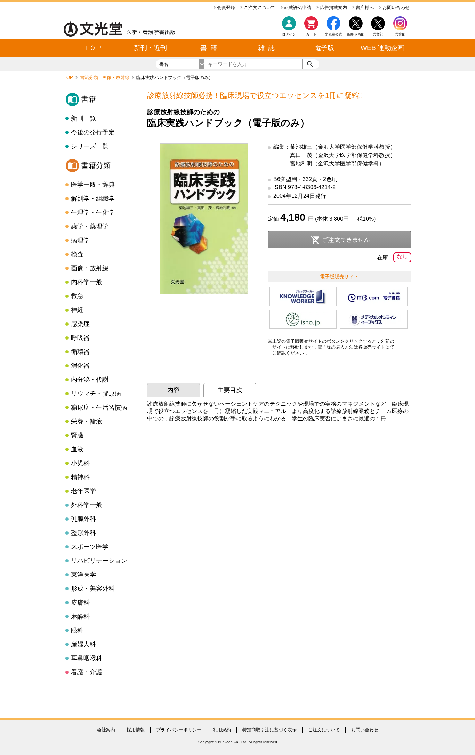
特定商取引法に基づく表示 (269, 729)
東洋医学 (83, 574)
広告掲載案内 (333, 7)
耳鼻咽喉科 (86, 658)
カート (311, 34)
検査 (77, 254)
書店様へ (364, 7)
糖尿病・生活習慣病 (99, 407)
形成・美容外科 (93, 588)
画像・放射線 (89, 268)
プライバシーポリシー (178, 729)
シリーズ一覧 (89, 146)
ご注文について (258, 7)
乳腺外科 (83, 518)
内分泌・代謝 (89, 379)
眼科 (77, 630)
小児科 (80, 463)
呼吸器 (80, 337)
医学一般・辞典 (93, 184)
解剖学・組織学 (93, 198)
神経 (77, 309)
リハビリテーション (99, 560)
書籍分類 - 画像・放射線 (105, 77)
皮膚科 (80, 602)
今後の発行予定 (93, 132)
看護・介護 (86, 672)
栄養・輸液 (86, 421)
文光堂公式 (333, 34)
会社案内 (106, 729)
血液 (77, 449)
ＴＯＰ (93, 48)
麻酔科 (80, 616)
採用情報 (136, 729)
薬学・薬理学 (89, 226)
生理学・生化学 (93, 212)
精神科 (80, 477)
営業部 (400, 34)
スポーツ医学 (89, 546)
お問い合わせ (395, 7)
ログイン (289, 34)
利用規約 (222, 729)
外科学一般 (86, 504)
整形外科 (83, 532)
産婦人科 (83, 644)
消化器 (80, 365)
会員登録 (225, 7)
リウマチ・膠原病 (96, 393)
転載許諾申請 (297, 7)
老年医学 (83, 491)
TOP (69, 77)
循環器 (80, 351)
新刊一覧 (83, 118)
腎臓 (77, 435)
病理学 (80, 240)
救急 (77, 296)
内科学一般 (86, 282)
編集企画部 (355, 34)
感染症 (80, 323)
